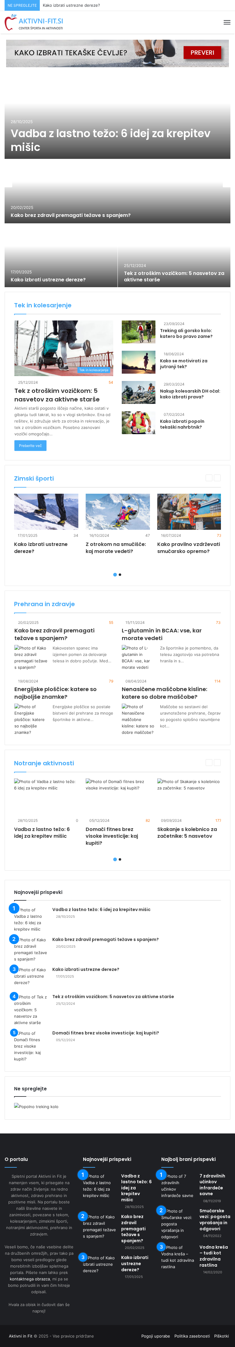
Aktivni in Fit (20, 1336)
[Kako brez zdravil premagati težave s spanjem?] (118, 191)
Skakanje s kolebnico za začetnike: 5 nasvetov (187, 833)
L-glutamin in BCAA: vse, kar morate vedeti (162, 634)
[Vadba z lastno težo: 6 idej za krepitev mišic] (118, 116)
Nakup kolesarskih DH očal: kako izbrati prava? (190, 394)
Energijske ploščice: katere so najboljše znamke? (55, 693)
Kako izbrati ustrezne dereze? (71, 5)
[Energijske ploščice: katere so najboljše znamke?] (31, 720)
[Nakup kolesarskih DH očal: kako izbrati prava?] (138, 392)
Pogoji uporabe (155, 1336)
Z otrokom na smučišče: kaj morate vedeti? (116, 548)
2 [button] (120, 574)
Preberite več (30, 445)
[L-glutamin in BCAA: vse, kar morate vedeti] (138, 658)
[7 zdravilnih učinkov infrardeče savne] (178, 1186)
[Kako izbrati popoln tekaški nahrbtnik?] (138, 422)
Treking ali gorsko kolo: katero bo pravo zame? (186, 334)
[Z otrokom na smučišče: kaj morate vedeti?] (118, 512)
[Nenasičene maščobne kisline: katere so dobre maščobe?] (138, 720)
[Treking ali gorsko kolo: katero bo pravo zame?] (138, 331)
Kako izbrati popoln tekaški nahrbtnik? (182, 424)
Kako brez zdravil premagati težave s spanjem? (71, 215)
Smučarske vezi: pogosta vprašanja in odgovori (215, 1220)
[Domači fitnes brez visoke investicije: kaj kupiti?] (118, 796)
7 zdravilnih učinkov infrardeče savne (212, 1185)
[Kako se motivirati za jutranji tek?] (138, 362)
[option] (118, 180)
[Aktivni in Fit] (34, 22)
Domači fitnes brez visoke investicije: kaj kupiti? (112, 836)
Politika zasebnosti (192, 1336)
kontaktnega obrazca (30, 1278)
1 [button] (115, 575)
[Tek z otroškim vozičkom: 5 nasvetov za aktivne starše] (174, 256)
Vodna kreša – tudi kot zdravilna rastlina (214, 1256)
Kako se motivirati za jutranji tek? (183, 364)
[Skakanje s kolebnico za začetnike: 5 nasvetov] (189, 796)
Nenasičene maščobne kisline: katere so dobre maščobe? (164, 693)
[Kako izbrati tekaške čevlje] (117, 52)
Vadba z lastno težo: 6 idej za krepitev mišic (111, 140)
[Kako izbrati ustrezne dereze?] (61, 256)
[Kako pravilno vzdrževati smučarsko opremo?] (189, 512)
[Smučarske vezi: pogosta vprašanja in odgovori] (178, 1224)
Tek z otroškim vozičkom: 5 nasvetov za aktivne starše (174, 276)
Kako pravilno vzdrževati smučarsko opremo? (188, 548)
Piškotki (221, 1336)
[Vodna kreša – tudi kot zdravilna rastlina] (178, 1257)
